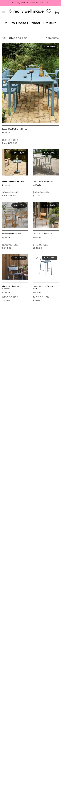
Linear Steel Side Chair (44, 152)
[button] (4, 11)
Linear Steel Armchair (40, 205)
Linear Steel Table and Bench (21, 44)
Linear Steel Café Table (13, 205)
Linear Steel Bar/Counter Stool (44, 257)
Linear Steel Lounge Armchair (13, 257)
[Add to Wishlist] (5, 46)
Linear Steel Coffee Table (14, 152)
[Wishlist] (49, 11)
